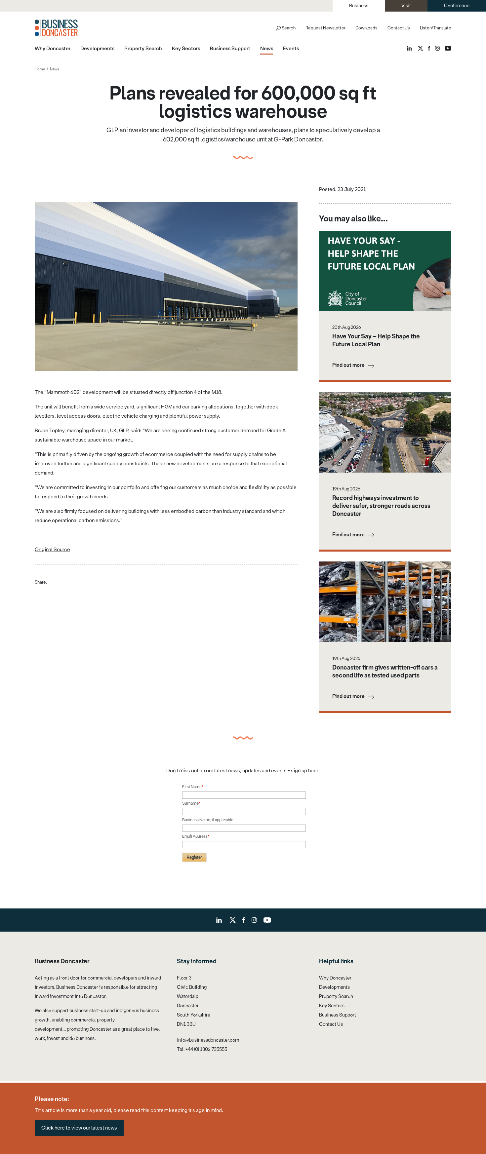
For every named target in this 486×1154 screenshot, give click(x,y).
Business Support (337, 1015)
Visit (406, 6)
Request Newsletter (325, 28)
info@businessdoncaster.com (208, 1040)
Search (289, 28)
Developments (334, 987)
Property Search (336, 996)
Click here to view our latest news (79, 1128)
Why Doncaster (335, 978)
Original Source (52, 549)
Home (40, 69)
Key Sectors (331, 1006)
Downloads (366, 28)
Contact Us (398, 28)
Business (358, 6)
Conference (456, 6)
